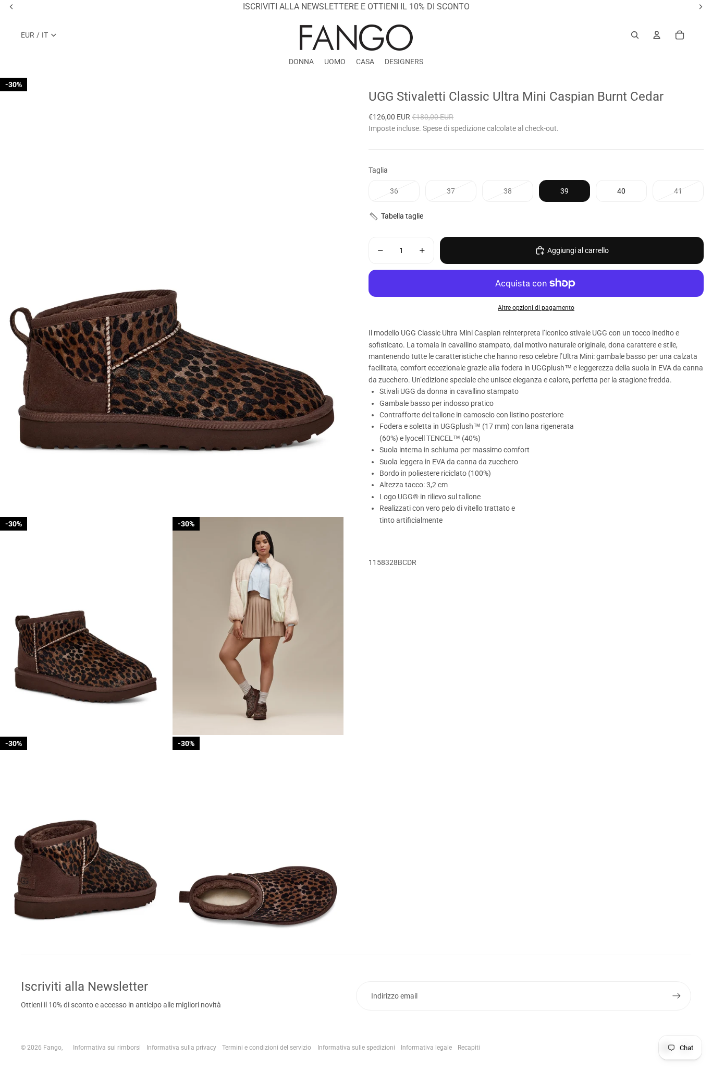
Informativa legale (426, 1047)
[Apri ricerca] (634, 34)
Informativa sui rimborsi (107, 1047)
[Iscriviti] (676, 996)
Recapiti (469, 1047)
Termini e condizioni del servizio (266, 1047)
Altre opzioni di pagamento (536, 307)
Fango (52, 1047)
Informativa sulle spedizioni (356, 1047)
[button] (536, 216)
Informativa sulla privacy (181, 1047)
